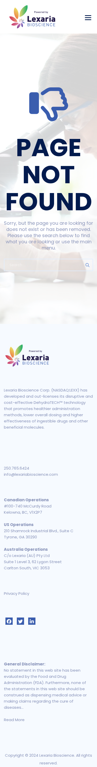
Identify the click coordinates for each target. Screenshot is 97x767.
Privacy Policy (16, 593)
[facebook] (9, 621)
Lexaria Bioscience (56, 755)
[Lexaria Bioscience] (32, 17)
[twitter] (20, 621)
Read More (14, 719)
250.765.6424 (16, 468)
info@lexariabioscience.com (31, 474)
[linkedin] (31, 621)
